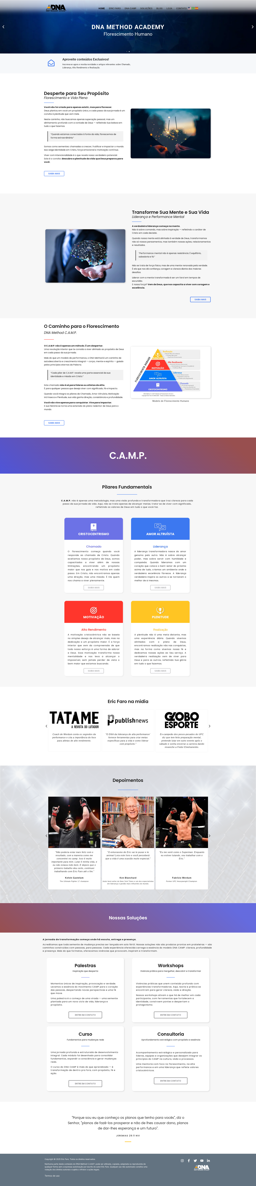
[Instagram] (182, 1160)
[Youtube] (201, 1160)
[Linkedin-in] (208, 1160)
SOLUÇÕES (146, 8)
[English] (189, 8)
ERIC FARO (115, 8)
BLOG (159, 8)
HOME (102, 8)
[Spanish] (196, 8)
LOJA (169, 8)
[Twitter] (195, 1160)
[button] (3, 27)
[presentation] (46, 726)
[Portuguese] (193, 8)
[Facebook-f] (188, 1160)
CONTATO (181, 8)
